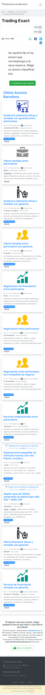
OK (32, 691)
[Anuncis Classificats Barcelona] (14, 5)
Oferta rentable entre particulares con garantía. (18, 245)
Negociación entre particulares (21, 328)
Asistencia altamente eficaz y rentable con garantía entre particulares (20, 118)
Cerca (36, 32)
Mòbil (14, 682)
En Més (27, 691)
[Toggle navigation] (40, 5)
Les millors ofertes (11, 675)
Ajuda (27, 665)
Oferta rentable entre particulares (15, 162)
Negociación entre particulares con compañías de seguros (21, 373)
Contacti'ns (18, 665)
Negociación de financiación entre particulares (19, 288)
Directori (23, 675)
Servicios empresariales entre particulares (20, 418)
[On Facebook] (35, 39)
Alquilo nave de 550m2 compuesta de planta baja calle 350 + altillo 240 (21, 496)
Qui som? (7, 665)
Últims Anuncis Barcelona (15, 95)
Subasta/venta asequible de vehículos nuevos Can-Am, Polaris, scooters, (19, 455)
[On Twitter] (40, 39)
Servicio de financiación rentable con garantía (17, 586)
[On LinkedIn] (40, 43)
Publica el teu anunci (22, 83)
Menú (36, 27)
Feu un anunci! (24, 648)
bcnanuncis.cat (34, 630)
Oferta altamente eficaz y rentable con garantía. (18, 543)
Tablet (22, 682)
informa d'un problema (12, 667)
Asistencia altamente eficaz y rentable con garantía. (20, 202)
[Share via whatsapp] (30, 39)
